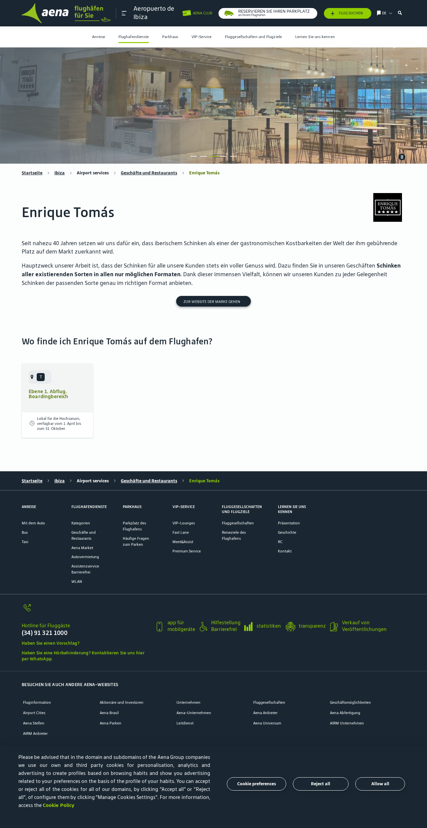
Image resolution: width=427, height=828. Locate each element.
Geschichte (287, 532)
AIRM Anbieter (35, 733)
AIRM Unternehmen (347, 722)
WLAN (76, 581)
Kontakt (285, 550)
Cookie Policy (58, 805)
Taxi (25, 541)
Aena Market (82, 547)
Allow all (380, 784)
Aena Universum (267, 722)
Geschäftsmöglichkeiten (350, 702)
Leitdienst (184, 722)
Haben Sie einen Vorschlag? (50, 643)
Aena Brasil (109, 712)
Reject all (320, 784)
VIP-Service (201, 36)
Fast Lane (180, 532)
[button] (124, 13)
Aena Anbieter (265, 712)
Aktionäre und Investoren (121, 702)
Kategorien (80, 522)
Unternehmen (188, 702)
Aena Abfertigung (345, 712)
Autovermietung (85, 556)
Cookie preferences (256, 784)
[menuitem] (98, 36)
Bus (25, 532)
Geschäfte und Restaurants (149, 172)
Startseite (32, 172)
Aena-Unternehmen (193, 712)
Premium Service (186, 550)
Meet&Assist (182, 541)
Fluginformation (37, 702)
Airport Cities (34, 712)
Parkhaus (170, 36)
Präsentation (289, 522)
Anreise (98, 36)
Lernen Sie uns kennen (315, 36)
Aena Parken (110, 722)
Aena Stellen (33, 722)
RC (280, 541)
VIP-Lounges (183, 522)
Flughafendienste (133, 36)
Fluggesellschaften (238, 522)
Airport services (93, 172)
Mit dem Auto (33, 522)
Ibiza (59, 172)
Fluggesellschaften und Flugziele (253, 36)
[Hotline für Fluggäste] (85, 611)
